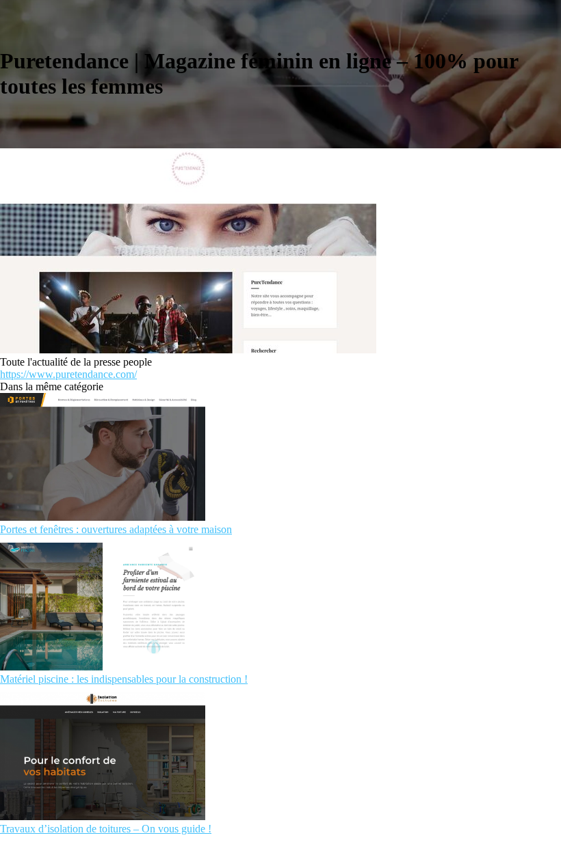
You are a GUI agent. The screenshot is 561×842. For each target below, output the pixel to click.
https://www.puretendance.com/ (68, 374)
